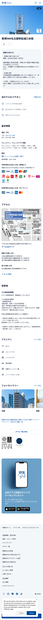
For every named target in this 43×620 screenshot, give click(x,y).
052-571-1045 (10, 135)
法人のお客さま (7, 566)
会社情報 (5, 578)
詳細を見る (37, 97)
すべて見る (37, 339)
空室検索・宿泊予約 (9, 535)
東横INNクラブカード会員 (11, 558)
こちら (20, 499)
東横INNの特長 (7, 551)
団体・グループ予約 (9, 539)
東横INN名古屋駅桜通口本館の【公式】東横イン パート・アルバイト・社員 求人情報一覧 (21, 421)
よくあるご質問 (7, 570)
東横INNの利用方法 (9, 562)
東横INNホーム (6, 527)
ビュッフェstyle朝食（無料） (14, 156)
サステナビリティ (8, 586)
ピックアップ (6, 543)
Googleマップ (9, 247)
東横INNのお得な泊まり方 (11, 554)
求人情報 (5, 582)
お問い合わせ (6, 574)
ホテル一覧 (16, 527)
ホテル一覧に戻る (22, 432)
